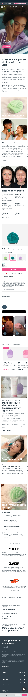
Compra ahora (6, 46)
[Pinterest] (24, 682)
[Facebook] (24, 675)
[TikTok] (20, 685)
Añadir (24, 695)
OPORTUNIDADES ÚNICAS (20, 3)
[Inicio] (14, 7)
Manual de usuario (6, 296)
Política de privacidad (6, 661)
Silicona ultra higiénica (9, 613)
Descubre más (6, 430)
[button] (24, 689)
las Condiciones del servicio (17, 661)
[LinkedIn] (20, 682)
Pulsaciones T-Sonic (8, 609)
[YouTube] (24, 679)
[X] (20, 679)
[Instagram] (20, 675)
